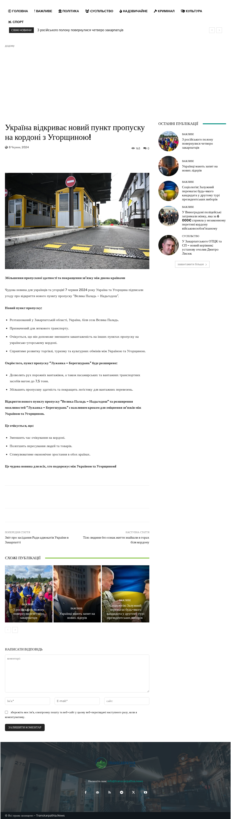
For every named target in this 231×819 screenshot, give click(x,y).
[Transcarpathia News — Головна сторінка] (115, 763)
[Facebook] (85, 792)
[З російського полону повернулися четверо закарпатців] (29, 593)
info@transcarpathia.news (125, 781)
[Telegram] (121, 792)
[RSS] (109, 792)
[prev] (212, 30)
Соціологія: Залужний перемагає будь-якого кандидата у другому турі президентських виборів (125, 611)
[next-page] (15, 630)
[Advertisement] (115, 81)
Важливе (28, 604)
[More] (117, 161)
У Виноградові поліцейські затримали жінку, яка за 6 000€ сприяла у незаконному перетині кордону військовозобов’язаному (204, 220)
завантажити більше (191, 264)
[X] (133, 792)
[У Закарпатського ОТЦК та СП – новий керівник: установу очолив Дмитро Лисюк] (168, 245)
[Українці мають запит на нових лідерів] (77, 593)
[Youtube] (145, 792)
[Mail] (97, 792)
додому (9, 46)
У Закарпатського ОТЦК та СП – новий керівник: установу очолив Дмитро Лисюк (202, 247)
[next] (219, 30)
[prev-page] (8, 630)
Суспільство (190, 236)
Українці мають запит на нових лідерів (77, 616)
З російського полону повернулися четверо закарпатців (80, 30)
